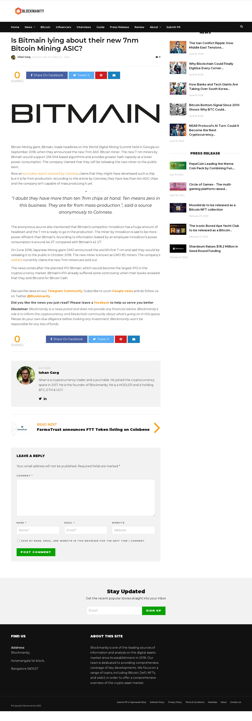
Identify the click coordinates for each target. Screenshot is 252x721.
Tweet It (83, 75)
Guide (100, 27)
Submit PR (173, 27)
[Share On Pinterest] (101, 75)
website (17, 260)
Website (118, 522)
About (154, 27)
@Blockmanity (38, 296)
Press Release (119, 27)
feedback (101, 302)
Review (139, 27)
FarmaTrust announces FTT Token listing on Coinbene (93, 429)
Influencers (63, 27)
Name (21, 522)
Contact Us (235, 702)
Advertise (212, 702)
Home (15, 27)
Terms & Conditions (194, 702)
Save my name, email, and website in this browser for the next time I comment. (83, 541)
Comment (25, 475)
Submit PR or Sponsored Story (131, 702)
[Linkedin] (45, 399)
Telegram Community (65, 291)
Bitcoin (45, 27)
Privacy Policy (175, 702)
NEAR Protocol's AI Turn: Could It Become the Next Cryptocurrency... (214, 130)
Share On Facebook (48, 75)
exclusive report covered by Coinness (50, 173)
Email (69, 522)
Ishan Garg (24, 57)
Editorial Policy (157, 702)
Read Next (47, 425)
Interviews (84, 27)
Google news (122, 291)
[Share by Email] (114, 75)
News (28, 27)
